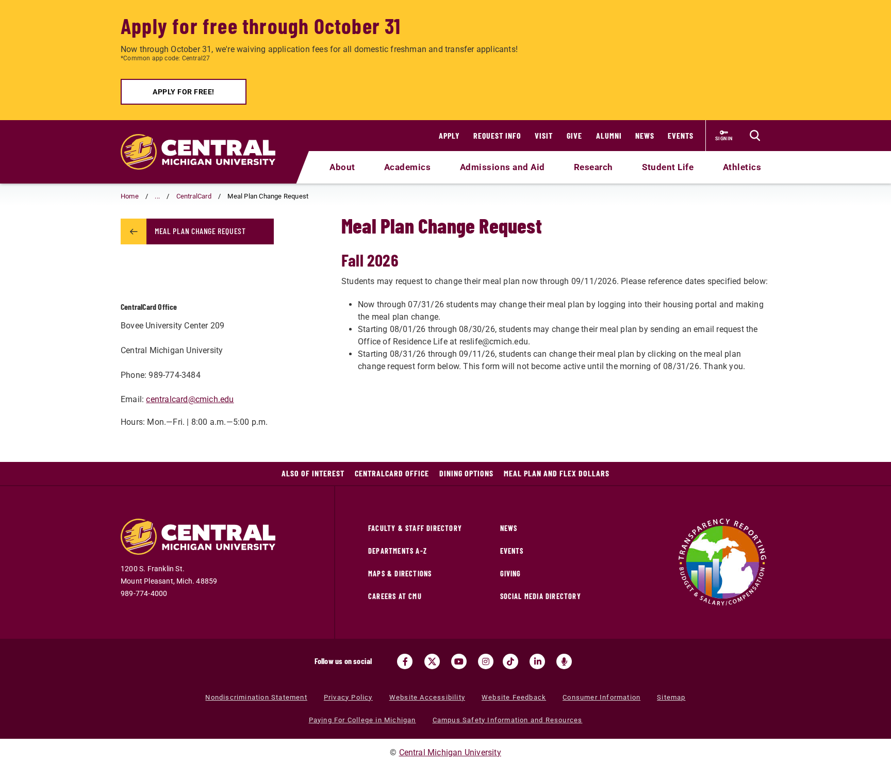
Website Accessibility (427, 697)
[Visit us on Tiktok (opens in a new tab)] (510, 661)
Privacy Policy (348, 697)
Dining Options (466, 473)
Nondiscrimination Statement (256, 697)
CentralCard (193, 196)
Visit (544, 135)
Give (574, 135)
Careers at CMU (395, 596)
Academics (407, 167)
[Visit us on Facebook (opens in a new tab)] (404, 661)
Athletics (742, 167)
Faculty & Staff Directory (415, 528)
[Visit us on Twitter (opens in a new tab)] (432, 661)
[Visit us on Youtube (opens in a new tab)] (459, 661)
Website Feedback (514, 697)
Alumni (609, 135)
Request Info (497, 135)
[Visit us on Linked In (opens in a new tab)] (537, 661)
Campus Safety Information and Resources (508, 720)
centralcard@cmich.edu (190, 399)
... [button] (157, 196)
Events (681, 135)
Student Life (668, 167)
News (644, 135)
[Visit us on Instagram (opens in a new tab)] (485, 661)
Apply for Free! (183, 92)
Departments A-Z (397, 550)
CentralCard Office (392, 473)
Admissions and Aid (502, 167)
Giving (510, 573)
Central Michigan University (450, 752)
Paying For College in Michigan (362, 720)
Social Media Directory (540, 596)
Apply (449, 135)
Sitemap (671, 697)
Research (593, 167)
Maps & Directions (400, 573)
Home (130, 196)
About (342, 167)
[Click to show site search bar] (754, 135)
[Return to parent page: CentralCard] (133, 231)
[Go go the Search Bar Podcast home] (564, 661)
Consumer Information (601, 697)
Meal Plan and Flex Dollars (556, 473)
